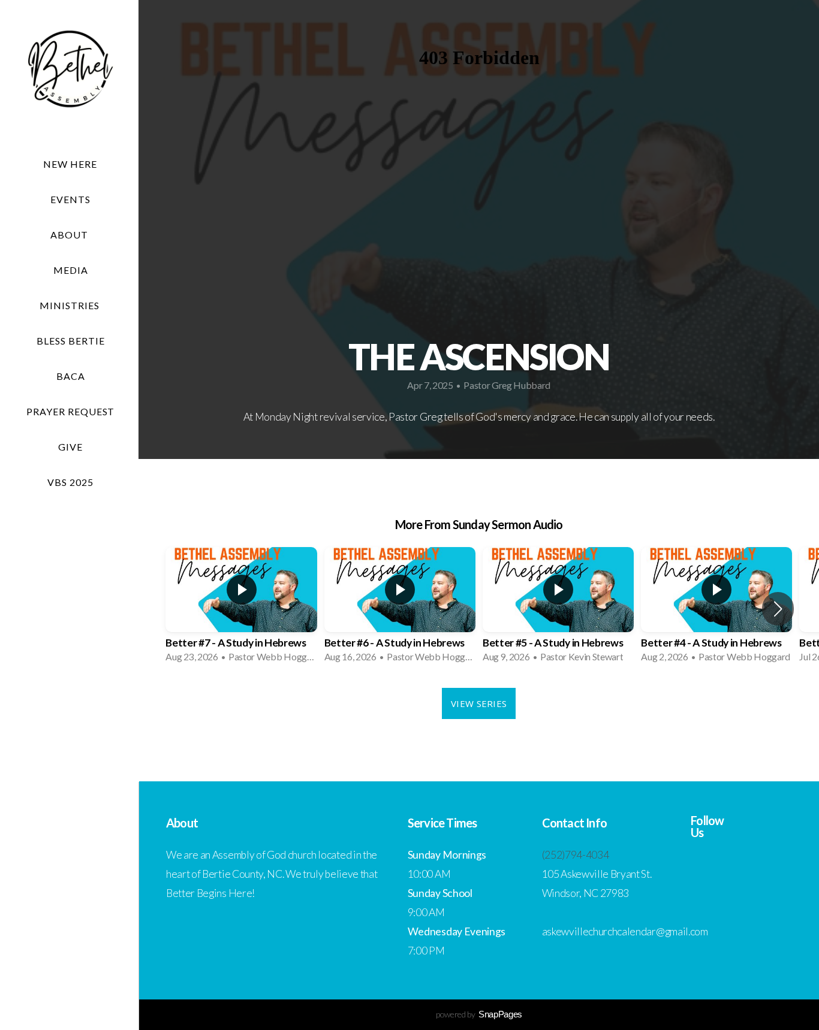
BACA (70, 376)
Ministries (71, 305)
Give (70, 446)
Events (70, 199)
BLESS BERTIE (71, 340)
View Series (479, 703)
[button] (778, 609)
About (70, 234)
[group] (241, 608)
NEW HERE (70, 164)
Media (70, 270)
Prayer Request (70, 411)
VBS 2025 (70, 482)
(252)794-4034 (575, 854)
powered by (479, 1014)
